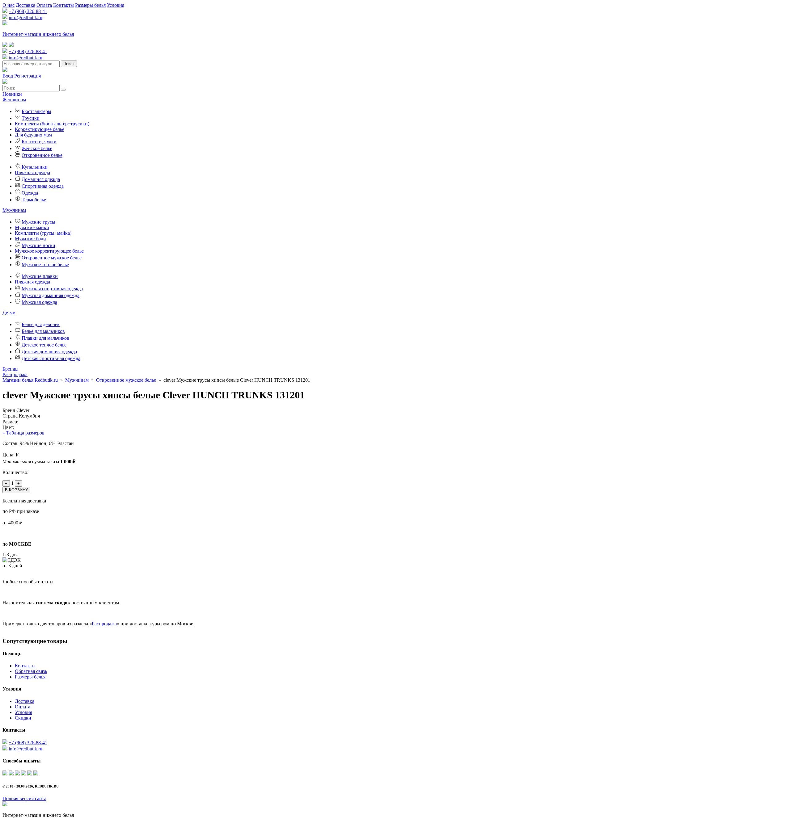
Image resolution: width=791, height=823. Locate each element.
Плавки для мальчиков (45, 338)
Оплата (44, 5)
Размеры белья (90, 5)
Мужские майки (32, 227)
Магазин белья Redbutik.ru (30, 380)
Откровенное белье (42, 155)
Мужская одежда (39, 302)
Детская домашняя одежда (49, 351)
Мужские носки (38, 245)
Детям (8, 312)
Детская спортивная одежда (51, 358)
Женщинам (14, 99)
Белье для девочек (41, 324)
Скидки (23, 717)
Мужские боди (30, 238)
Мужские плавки (40, 276)
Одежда (30, 192)
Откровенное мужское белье (52, 257)
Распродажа (14, 374)
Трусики (31, 118)
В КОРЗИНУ (16, 490)
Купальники (35, 167)
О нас (8, 5)
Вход (7, 75)
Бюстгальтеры (36, 111)
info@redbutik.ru (25, 17)
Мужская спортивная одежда (52, 288)
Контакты (63, 5)
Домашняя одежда (41, 179)
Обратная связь (31, 671)
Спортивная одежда (43, 186)
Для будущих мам (33, 134)
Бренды (10, 369)
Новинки (12, 94)
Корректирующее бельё (39, 129)
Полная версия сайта (24, 798)
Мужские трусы (38, 222)
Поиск (68, 63)
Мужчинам (14, 210)
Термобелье (34, 199)
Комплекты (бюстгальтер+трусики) (52, 123)
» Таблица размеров (23, 432)
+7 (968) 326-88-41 (28, 11)
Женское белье (37, 148)
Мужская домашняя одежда (50, 295)
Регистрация (27, 75)
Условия (115, 5)
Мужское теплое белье (45, 264)
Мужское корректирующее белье (49, 251)
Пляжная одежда (32, 172)
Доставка (25, 5)
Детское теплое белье (44, 344)
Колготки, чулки (39, 141)
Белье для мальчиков (43, 331)
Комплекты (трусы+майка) (43, 233)
